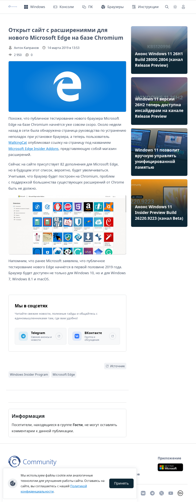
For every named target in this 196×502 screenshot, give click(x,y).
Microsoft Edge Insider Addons (33, 148)
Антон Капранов (26, 48)
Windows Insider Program (29, 374)
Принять (121, 483)
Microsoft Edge (64, 374)
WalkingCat (17, 142)
